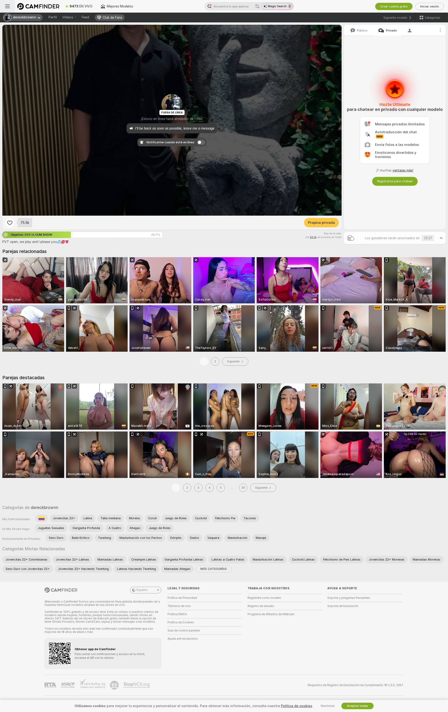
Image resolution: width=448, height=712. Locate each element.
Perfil (52, 17)
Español (141, 590)
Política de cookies (296, 706)
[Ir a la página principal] (38, 6)
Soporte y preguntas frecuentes (348, 598)
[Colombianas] (41, 518)
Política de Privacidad (182, 598)
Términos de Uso (179, 606)
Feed (85, 17)
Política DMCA (177, 614)
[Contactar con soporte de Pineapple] (115, 685)
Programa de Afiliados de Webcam (271, 614)
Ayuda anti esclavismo (183, 638)
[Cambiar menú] (7, 6)
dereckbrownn (44, 507)
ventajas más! (402, 170)
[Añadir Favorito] (9, 222)
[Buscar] (257, 6)
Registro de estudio (261, 606)
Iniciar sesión (429, 6)
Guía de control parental (184, 630)
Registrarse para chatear (395, 181)
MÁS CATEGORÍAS (213, 569)
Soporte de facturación (342, 606)
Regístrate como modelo (264, 598)
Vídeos (69, 17)
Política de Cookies (181, 622)
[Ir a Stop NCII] (137, 685)
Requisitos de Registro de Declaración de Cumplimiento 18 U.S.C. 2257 (355, 685)
